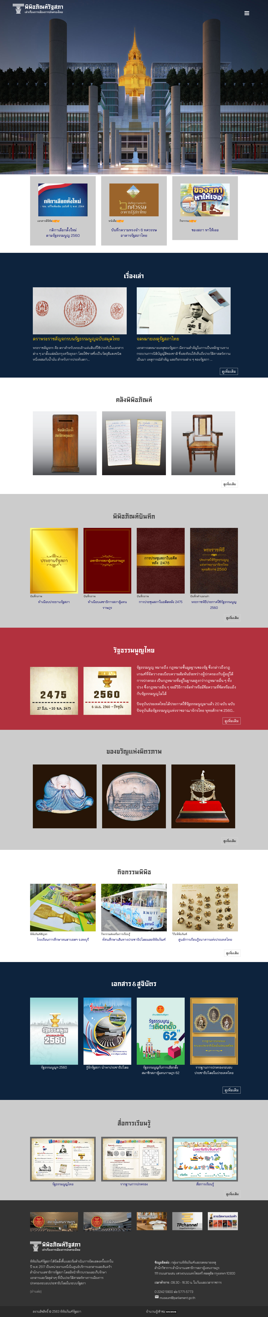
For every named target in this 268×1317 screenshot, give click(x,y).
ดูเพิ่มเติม (229, 371)
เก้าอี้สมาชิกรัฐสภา (203, 457)
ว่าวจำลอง (203, 810)
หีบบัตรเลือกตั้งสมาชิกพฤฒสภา (65, 454)
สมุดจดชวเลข (134, 457)
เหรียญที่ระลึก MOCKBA (134, 807)
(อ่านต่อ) (36, 1291)
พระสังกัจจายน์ (65, 810)
